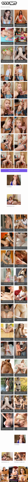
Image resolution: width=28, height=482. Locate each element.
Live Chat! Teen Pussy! (14, 170)
